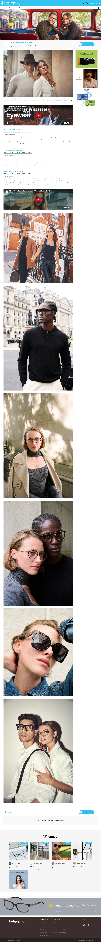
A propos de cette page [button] (93, 7)
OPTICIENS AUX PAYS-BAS (59, 929)
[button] (84, 3)
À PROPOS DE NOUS (45, 935)
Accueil (8, 7)
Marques (43, 3)
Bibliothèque (72, 3)
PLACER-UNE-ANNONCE (59, 926)
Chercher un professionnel (32, 3)
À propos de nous (59, 3)
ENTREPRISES (43, 932)
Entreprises (50, 3)
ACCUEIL (42, 923)
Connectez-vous (92, 3)
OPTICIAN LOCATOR (45, 926)
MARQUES (42, 929)
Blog (66, 3)
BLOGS (54, 923)
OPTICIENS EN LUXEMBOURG (60, 932)
